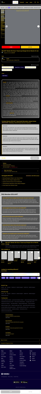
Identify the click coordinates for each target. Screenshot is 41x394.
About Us (11, 352)
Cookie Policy (16, 376)
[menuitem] (3, 7)
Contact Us (22, 363)
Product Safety (23, 360)
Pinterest (33, 360)
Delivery (21, 352)
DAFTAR (30, 391)
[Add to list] (6, 252)
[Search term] (17, 2)
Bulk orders (3, 367)
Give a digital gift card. (14, 167)
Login (2, 363)
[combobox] (15, 2)
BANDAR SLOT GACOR (28, 7)
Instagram (34, 352)
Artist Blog (12, 365)
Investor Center (13, 354)
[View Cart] (38, 2)
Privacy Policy (10, 376)
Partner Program (11, 357)
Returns (21, 354)
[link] (3, 278)
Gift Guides (3, 352)
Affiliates (11, 359)
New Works (3, 356)
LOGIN (10, 391)
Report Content (4, 340)
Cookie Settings (23, 365)
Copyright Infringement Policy (7, 343)
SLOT (7, 7)
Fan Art (2, 354)
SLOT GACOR (14, 7)
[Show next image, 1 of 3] (38, 26)
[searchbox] (20, 274)
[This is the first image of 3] (7, 26)
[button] (2, 10)
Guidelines (22, 358)
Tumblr (33, 358)
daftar (2, 365)
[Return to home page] (6, 2)
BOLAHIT (3, 7)
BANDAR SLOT (20, 7)
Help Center (22, 356)
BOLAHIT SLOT (37, 7)
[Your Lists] (35, 2)
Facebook (34, 354)
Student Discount (3, 361)
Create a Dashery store (12, 368)
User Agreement (4, 376)
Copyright (22, 362)
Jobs (11, 363)
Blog (2, 358)
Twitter (33, 356)
